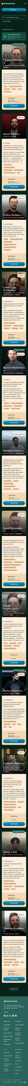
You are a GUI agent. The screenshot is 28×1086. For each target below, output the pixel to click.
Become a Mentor (8, 1036)
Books (16, 1064)
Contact (6, 1012)
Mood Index (18, 1060)
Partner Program (19, 1043)
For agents (20, 1082)
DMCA (14, 1082)
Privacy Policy (16, 1080)
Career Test (7, 1052)
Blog (16, 1073)
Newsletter (18, 1052)
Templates (18, 1070)
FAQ (5, 1080)
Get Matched (7, 1024)
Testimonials (7, 1044)
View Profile (14, 106)
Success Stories (19, 1024)
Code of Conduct (7, 1082)
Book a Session (8, 1033)
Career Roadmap (8, 1055)
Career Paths (18, 1067)
